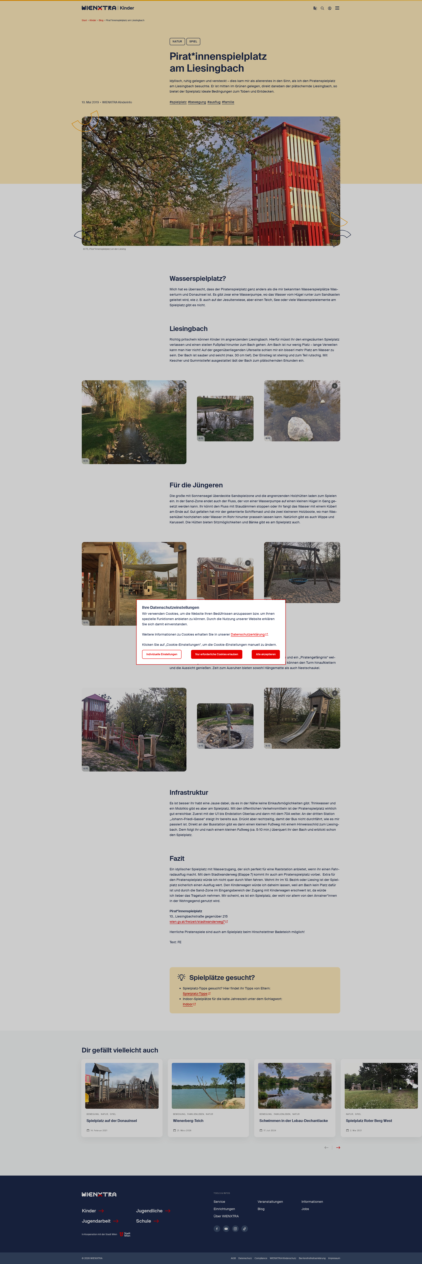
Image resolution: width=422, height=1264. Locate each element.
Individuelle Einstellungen (161, 654)
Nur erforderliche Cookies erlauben (216, 654)
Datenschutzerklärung (248, 634)
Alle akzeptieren (266, 654)
